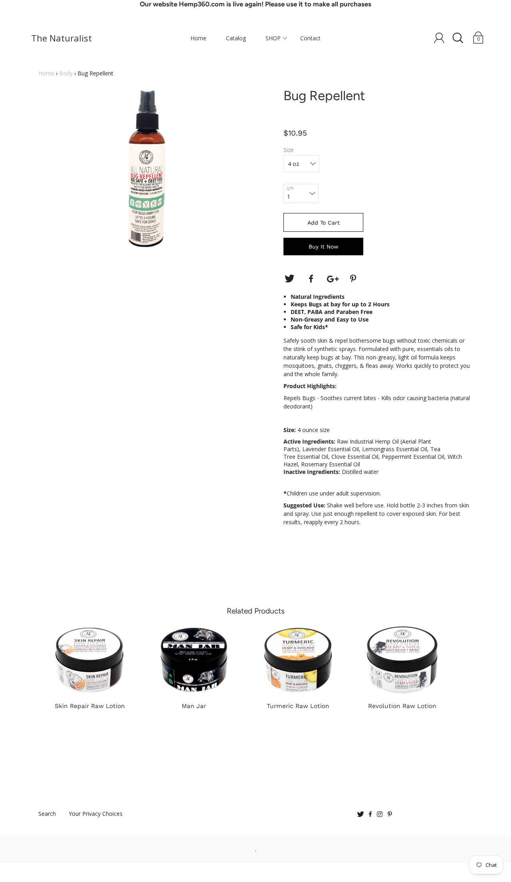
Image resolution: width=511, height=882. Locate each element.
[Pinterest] (354, 279)
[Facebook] (311, 279)
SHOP (273, 38)
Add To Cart (323, 222)
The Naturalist (60, 38)
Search (47, 813)
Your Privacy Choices (96, 813)
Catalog (236, 38)
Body (66, 73)
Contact (310, 38)
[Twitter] (289, 279)
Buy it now (324, 246)
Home (198, 38)
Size (288, 150)
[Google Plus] (333, 279)
